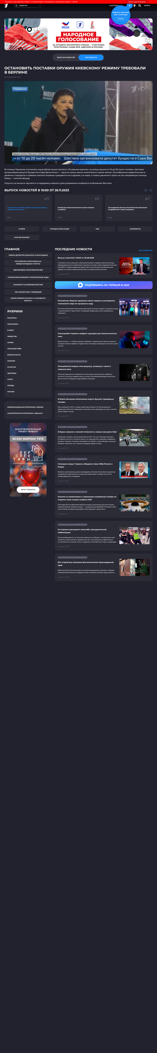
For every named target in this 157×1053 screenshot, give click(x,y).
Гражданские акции (59, 229)
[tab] (65, 57)
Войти (147, 5)
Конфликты (135, 229)
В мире (22, 229)
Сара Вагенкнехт (22, 237)
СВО (97, 229)
